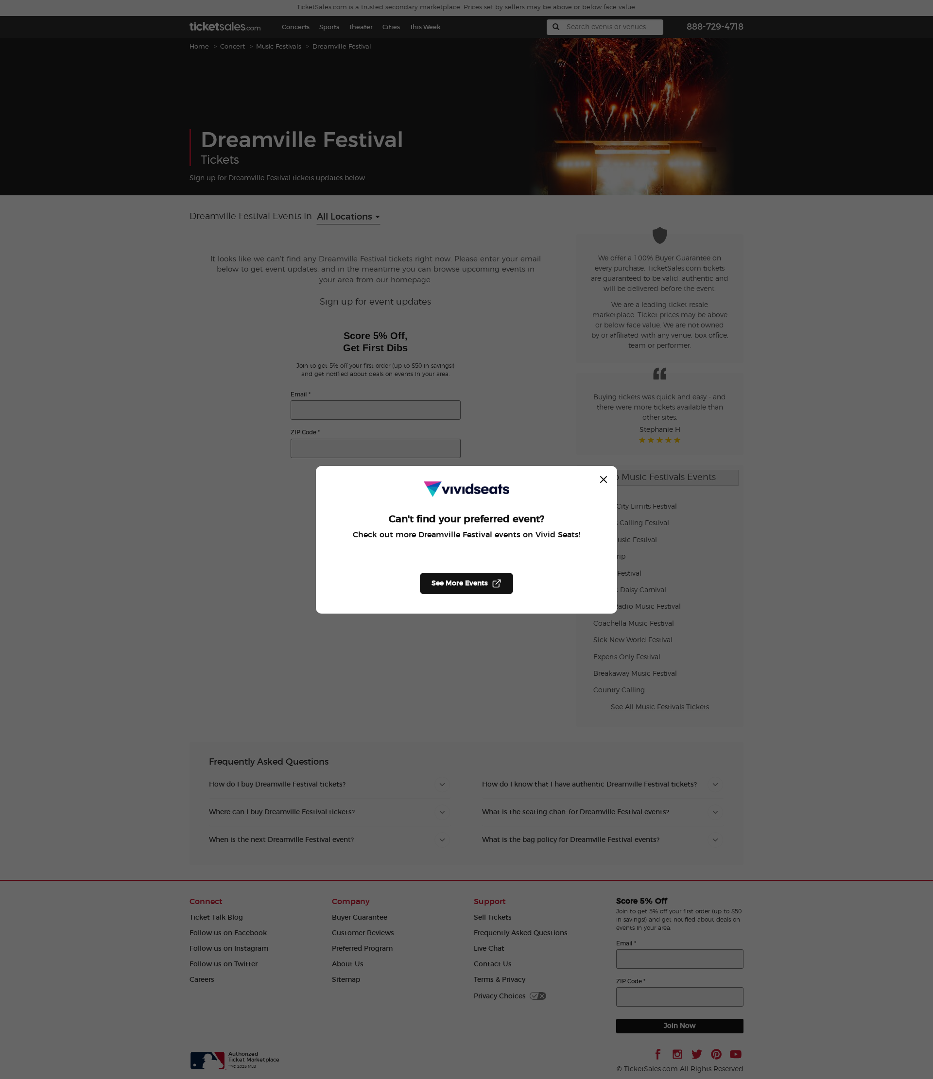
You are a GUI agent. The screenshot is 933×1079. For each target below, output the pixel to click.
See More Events (460, 583)
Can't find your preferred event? (466, 519)
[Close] (603, 479)
